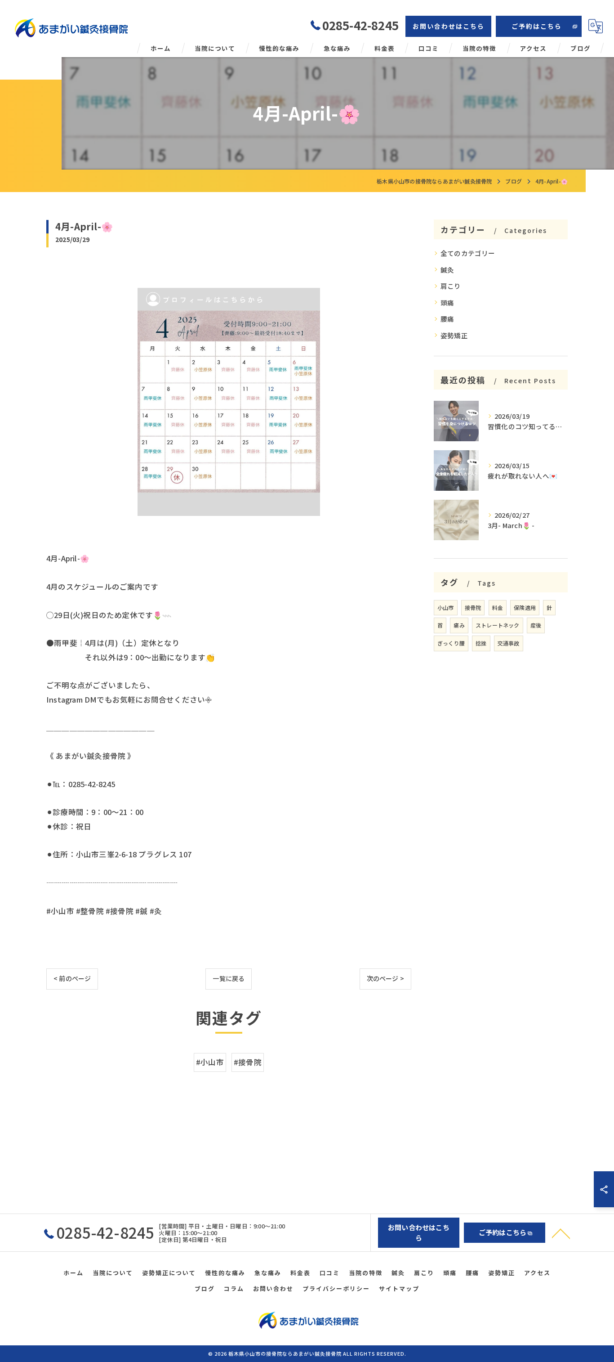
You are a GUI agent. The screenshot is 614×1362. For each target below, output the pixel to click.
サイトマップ (399, 1288)
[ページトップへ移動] (561, 1233)
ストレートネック (498, 625)
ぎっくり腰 (451, 643)
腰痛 (447, 318)
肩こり (450, 286)
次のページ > (385, 978)
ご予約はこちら (537, 26)
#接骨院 (248, 1062)
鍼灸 (447, 269)
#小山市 (210, 1062)
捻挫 (481, 643)
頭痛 (447, 302)
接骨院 (473, 607)
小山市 (445, 607)
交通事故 (509, 643)
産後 (535, 625)
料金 (497, 607)
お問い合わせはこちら (449, 26)
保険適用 (525, 607)
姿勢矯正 (454, 335)
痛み (459, 625)
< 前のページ (72, 978)
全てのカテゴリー (467, 253)
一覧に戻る (229, 978)
